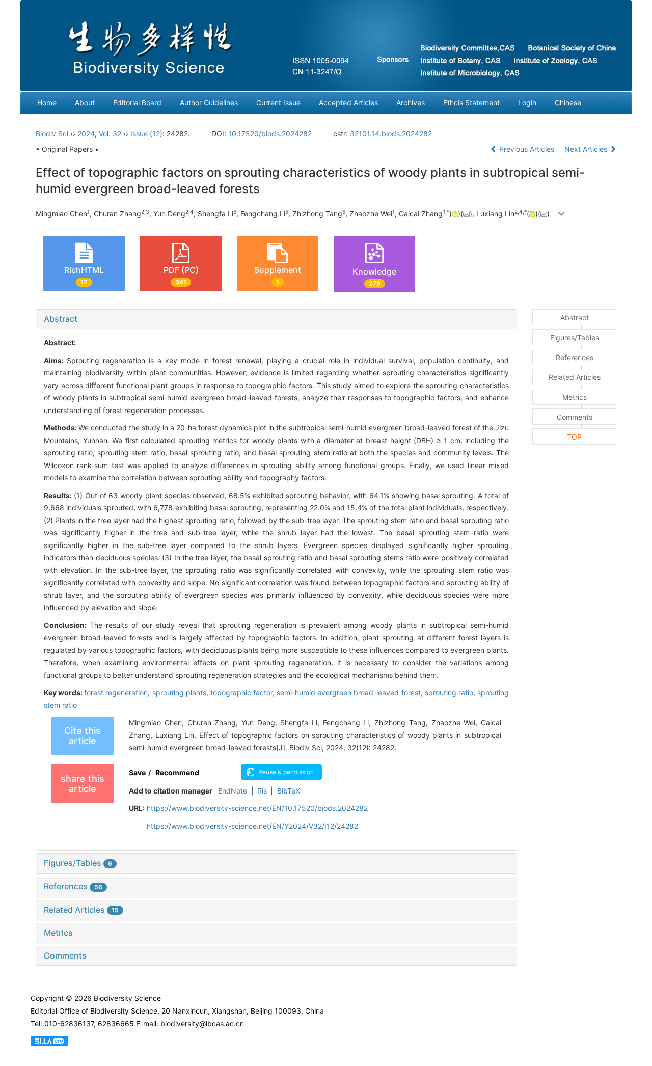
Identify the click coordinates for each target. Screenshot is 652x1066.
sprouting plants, (181, 692)
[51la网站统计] (49, 1039)
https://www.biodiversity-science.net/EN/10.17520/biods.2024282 (257, 808)
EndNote (232, 790)
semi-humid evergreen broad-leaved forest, (351, 692)
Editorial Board (137, 102)
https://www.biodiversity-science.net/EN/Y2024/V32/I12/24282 (252, 826)
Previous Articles (526, 149)
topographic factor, (243, 692)
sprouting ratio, (451, 692)
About (85, 102)
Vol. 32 (110, 133)
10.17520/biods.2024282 (270, 133)
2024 (86, 133)
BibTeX (288, 790)
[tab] (276, 319)
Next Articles (586, 149)
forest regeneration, (118, 692)
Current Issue (278, 102)
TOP (574, 436)
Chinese (568, 102)
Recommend (177, 772)
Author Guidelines (209, 102)
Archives (410, 102)
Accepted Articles (348, 102)
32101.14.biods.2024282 (391, 133)
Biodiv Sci (52, 133)
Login (527, 102)
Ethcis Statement (471, 102)
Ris (262, 790)
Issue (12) (146, 133)
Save (137, 772)
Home (47, 102)
